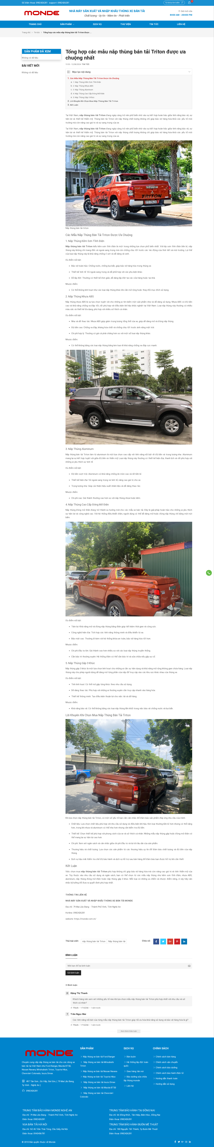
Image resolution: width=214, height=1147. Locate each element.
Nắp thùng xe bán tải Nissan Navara (100, 1071)
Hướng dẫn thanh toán (166, 1078)
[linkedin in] (190, 1141)
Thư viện (125, 24)
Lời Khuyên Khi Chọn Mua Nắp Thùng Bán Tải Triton (94, 101)
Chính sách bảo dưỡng (166, 1067)
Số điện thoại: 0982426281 (35, 2)
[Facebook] (156, 942)
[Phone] (209, 573)
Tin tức (153, 24)
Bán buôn (131, 1056)
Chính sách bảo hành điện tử (170, 1073)
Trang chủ (35, 24)
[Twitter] (163, 942)
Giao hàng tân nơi (135, 1071)
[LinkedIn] (184, 942)
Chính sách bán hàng (166, 1056)
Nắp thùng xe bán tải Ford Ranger (99, 1056)
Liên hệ (181, 24)
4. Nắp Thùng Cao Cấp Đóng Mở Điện (88, 93)
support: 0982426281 (59, 2)
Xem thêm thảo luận (129, 1031)
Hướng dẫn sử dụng (165, 1084)
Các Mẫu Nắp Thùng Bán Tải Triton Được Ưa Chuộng (94, 78)
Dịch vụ (97, 24)
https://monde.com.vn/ (85, 919)
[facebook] (175, 1141)
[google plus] (182, 1141)
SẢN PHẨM (66, 24)
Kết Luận (74, 105)
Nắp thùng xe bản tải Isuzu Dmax (99, 1082)
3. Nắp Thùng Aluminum (83, 90)
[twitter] (179, 1141)
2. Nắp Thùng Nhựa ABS (83, 86)
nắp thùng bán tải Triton (92, 115)
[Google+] (170, 942)
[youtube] (186, 1141)
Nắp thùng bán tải (116, 941)
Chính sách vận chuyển (167, 1062)
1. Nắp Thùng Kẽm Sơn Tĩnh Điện (87, 82)
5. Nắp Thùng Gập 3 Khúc (83, 97)
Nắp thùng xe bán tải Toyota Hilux (99, 1076)
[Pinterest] (177, 942)
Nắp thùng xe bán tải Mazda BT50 (99, 1087)
